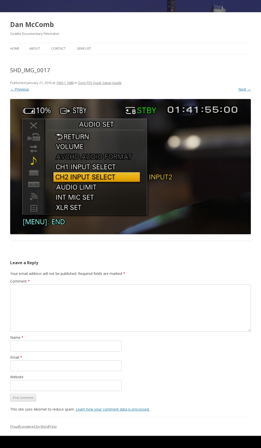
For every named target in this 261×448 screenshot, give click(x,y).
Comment (20, 281)
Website (16, 376)
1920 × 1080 (65, 82)
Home (14, 48)
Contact (58, 48)
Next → (244, 89)
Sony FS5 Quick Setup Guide (100, 82)
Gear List (84, 48)
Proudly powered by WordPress (33, 426)
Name (16, 337)
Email (16, 357)
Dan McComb (32, 24)
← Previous (19, 89)
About (34, 48)
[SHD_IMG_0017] (130, 166)
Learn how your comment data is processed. (113, 409)
